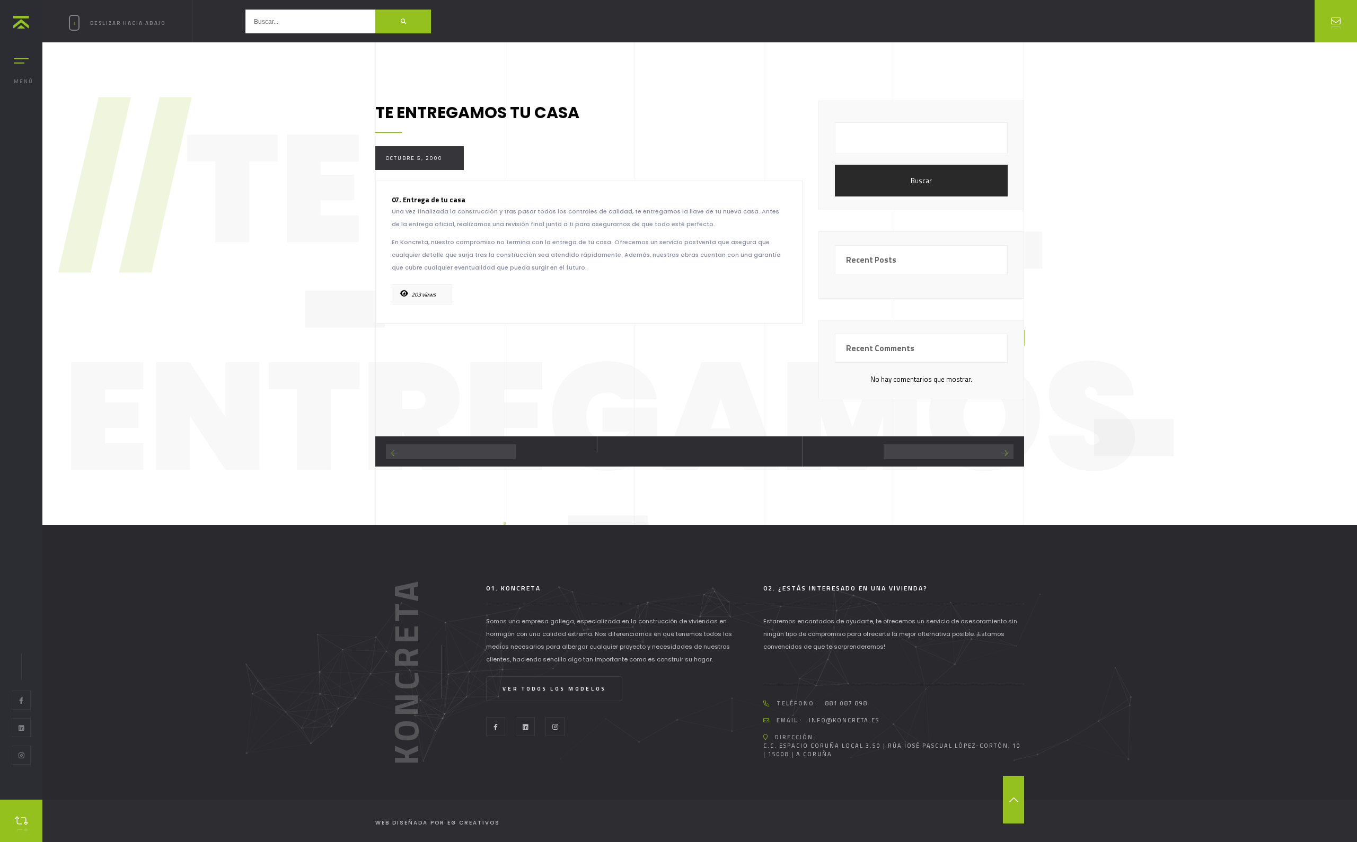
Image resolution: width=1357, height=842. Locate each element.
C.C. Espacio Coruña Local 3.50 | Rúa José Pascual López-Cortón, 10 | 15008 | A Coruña (892, 749)
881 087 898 (846, 703)
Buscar (921, 180)
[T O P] (1013, 799)
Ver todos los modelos (554, 689)
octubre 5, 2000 (414, 158)
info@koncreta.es (844, 720)
